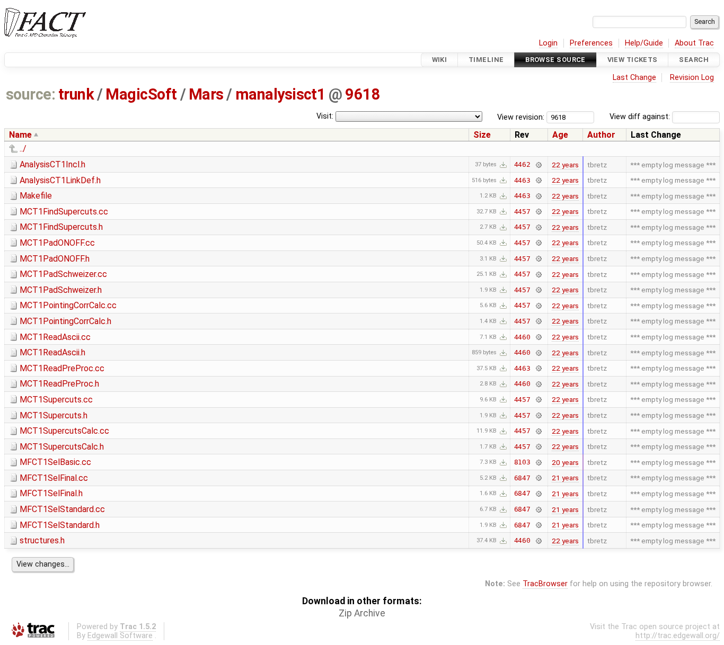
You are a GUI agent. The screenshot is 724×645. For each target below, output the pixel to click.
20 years (565, 462)
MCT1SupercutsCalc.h (62, 447)
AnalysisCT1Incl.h (52, 164)
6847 (522, 478)
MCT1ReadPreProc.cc (62, 368)
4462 (522, 164)
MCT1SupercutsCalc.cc (64, 431)
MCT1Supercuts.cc (56, 400)
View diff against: (641, 116)
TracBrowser (545, 583)
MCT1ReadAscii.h (52, 352)
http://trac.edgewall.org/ (677, 635)
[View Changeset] (538, 164)
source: (30, 94)
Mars (206, 94)
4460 (522, 337)
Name (20, 135)
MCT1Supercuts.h (53, 415)
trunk (76, 94)
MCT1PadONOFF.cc (57, 243)
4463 (522, 180)
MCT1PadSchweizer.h (61, 290)
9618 (362, 94)
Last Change (634, 77)
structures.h (42, 540)
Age (560, 135)
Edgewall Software (120, 635)
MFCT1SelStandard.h (60, 525)
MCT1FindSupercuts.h (61, 227)
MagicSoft (140, 94)
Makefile (36, 196)
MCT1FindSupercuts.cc (64, 212)
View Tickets (632, 60)
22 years (565, 164)
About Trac (694, 43)
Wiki (439, 60)
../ (23, 149)
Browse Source (555, 60)
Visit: (324, 116)
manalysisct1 (280, 94)
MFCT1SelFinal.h (51, 493)
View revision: (520, 116)
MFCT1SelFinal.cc (54, 478)
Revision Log (692, 77)
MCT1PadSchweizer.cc (63, 274)
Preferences (591, 43)
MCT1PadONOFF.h (55, 259)
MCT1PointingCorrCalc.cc (68, 305)
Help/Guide (644, 43)
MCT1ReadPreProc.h (59, 384)
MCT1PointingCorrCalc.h (65, 321)
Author (601, 135)
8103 (522, 462)
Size (482, 135)
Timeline (486, 60)
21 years (565, 477)
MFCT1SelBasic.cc (55, 462)
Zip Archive (362, 613)
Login (548, 43)
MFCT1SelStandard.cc (62, 509)
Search (694, 60)
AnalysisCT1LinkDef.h (60, 180)
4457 (522, 212)
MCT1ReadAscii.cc (55, 337)
